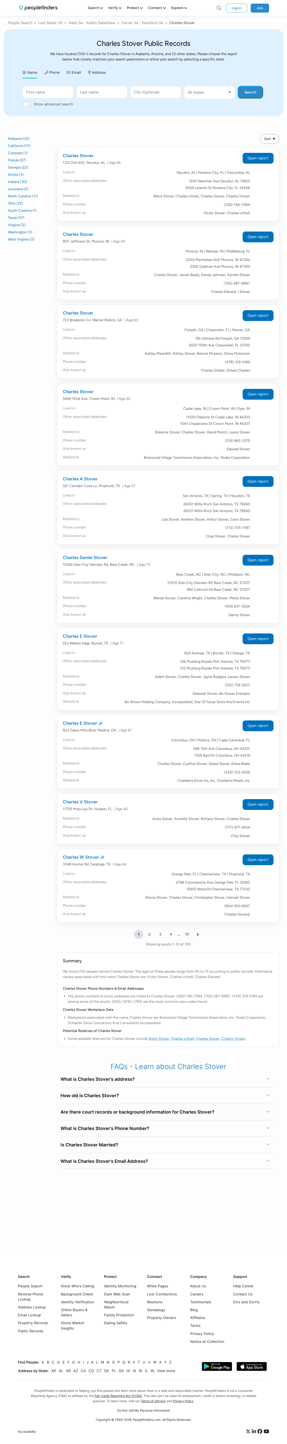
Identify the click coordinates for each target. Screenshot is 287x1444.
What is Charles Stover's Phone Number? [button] (105, 1128)
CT (99, 1370)
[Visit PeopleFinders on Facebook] (260, 1431)
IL (146, 1370)
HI (128, 1370)
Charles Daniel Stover (85, 557)
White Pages (157, 1286)
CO (91, 1370)
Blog (194, 1310)
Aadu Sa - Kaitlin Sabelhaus (92, 22)
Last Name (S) (50, 22)
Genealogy (156, 1310)
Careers (196, 1294)
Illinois (16, 174)
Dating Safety (115, 1323)
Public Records (30, 1330)
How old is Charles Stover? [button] (90, 1095)
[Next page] (197, 934)
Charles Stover (78, 155)
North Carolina (23, 196)
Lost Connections (162, 1294)
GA (121, 1370)
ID (140, 1370)
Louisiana (18, 189)
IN (152, 1370)
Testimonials (200, 1301)
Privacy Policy (202, 1333)
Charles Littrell (182, 1038)
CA (83, 1370)
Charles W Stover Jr (83, 857)
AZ (75, 1370)
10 (187, 934)
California (19, 146)
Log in (236, 8)
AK (53, 1370)
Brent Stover (159, 1038)
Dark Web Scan (117, 1294)
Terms (195, 1325)
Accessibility (27, 1431)
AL (61, 1370)
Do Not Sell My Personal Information (143, 1410)
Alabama (18, 138)
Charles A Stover (80, 478)
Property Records (33, 1323)
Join (260, 8)
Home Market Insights (72, 1325)
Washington (20, 232)
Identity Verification (77, 1301)
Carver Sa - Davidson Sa (142, 22)
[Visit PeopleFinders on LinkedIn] (254, 1431)
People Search (20, 22)
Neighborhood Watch (116, 1304)
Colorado (18, 153)
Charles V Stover (80, 801)
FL (114, 1370)
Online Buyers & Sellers (74, 1312)
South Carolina (22, 210)
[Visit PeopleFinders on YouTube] (266, 1431)
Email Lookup (29, 1315)
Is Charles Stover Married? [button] (89, 1145)
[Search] (219, 8)
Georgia (18, 167)
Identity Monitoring (120, 1286)
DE (106, 1370)
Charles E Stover (80, 636)
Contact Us (242, 1294)
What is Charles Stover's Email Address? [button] (104, 1161)
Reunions (154, 1301)
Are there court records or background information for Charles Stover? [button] (137, 1112)
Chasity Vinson (233, 1038)
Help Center (243, 1286)
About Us (198, 1286)
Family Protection (119, 1315)
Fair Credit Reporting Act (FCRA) (118, 1396)
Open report (258, 158)
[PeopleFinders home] (38, 8)
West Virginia (21, 239)
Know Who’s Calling (77, 1286)
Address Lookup (32, 1307)
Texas (16, 218)
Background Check (77, 1294)
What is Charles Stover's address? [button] (98, 1079)
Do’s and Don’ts (246, 1301)
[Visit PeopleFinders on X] (249, 1431)
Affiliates (197, 1317)
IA (134, 1370)
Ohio (15, 203)
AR (68, 1370)
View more (166, 1370)
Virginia (17, 225)
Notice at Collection (207, 1341)
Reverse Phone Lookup (30, 1296)
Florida (17, 160)
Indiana (17, 182)
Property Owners (161, 1317)
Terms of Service (153, 1401)
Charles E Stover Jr (83, 723)
